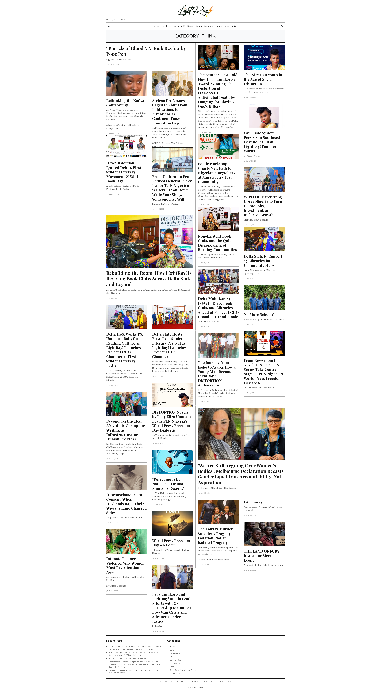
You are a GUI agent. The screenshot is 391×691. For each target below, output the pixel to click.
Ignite (219, 26)
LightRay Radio (176, 660)
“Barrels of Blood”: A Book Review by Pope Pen (128, 658)
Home (155, 26)
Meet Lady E (231, 26)
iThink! (181, 26)
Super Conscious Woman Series (183, 670)
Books (190, 26)
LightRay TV (175, 663)
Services (208, 26)
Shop (199, 26)
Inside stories (169, 26)
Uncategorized (176, 673)
